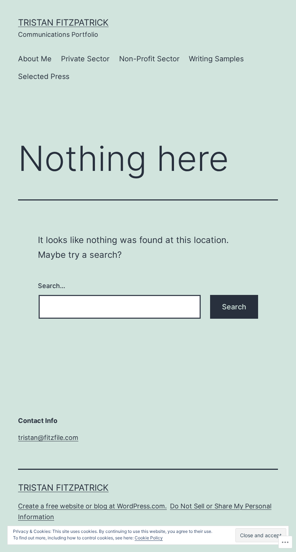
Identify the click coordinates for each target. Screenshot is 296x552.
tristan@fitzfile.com (48, 437)
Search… (51, 286)
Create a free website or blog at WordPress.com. (92, 506)
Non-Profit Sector (149, 58)
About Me (35, 58)
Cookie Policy (149, 537)
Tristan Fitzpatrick (63, 22)
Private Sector (85, 58)
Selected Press (43, 76)
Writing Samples (216, 58)
